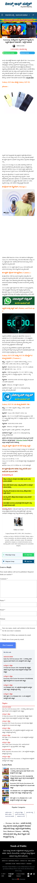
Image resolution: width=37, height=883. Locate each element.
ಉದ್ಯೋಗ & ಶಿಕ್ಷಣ (8, 665)
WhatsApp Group (9, 53)
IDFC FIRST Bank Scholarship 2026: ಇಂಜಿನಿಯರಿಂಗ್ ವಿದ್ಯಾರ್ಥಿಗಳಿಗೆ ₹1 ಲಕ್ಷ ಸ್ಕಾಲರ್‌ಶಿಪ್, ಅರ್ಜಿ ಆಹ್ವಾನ (15, 745)
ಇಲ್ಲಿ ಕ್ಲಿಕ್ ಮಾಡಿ (11, 440)
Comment (4, 579)
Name (2, 600)
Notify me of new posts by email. (13, 639)
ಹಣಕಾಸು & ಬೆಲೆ (21, 816)
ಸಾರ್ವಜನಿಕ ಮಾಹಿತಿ (8, 656)
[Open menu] (2, 15)
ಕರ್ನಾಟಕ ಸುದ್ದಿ (23, 49)
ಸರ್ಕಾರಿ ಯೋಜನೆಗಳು (19, 814)
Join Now (29, 555)
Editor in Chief (20, 45)
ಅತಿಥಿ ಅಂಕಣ (8, 812)
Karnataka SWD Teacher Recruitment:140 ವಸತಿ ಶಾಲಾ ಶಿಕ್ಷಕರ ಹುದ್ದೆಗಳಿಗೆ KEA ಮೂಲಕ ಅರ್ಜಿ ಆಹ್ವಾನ (18, 679)
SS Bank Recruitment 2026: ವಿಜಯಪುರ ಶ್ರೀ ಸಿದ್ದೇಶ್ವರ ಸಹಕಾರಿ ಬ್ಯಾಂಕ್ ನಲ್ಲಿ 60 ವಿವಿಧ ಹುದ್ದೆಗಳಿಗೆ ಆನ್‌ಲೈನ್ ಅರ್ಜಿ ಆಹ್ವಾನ (17, 670)
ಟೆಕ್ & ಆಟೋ (8, 814)
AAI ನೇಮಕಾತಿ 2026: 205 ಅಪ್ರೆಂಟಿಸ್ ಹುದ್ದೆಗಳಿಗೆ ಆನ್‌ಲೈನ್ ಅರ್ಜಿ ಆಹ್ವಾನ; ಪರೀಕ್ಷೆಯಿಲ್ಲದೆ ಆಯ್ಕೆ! (18, 688)
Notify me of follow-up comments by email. (16, 635)
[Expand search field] (33, 15)
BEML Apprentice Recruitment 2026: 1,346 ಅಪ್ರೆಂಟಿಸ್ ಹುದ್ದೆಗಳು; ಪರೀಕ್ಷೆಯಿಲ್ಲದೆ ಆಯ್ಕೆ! (18, 752)
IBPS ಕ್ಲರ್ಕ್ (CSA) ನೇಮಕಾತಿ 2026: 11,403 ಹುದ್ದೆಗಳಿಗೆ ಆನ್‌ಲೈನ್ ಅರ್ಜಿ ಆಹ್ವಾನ (17, 697)
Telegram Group (24, 53)
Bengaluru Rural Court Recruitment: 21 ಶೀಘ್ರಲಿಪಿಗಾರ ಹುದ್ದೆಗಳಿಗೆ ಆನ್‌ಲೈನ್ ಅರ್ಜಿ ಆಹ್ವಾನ (18, 759)
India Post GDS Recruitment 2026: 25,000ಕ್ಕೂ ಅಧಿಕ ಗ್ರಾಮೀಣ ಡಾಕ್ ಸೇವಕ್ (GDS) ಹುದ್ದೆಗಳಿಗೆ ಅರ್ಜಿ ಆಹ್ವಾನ (18, 660)
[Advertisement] (18, 134)
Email (2, 610)
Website (2, 619)
